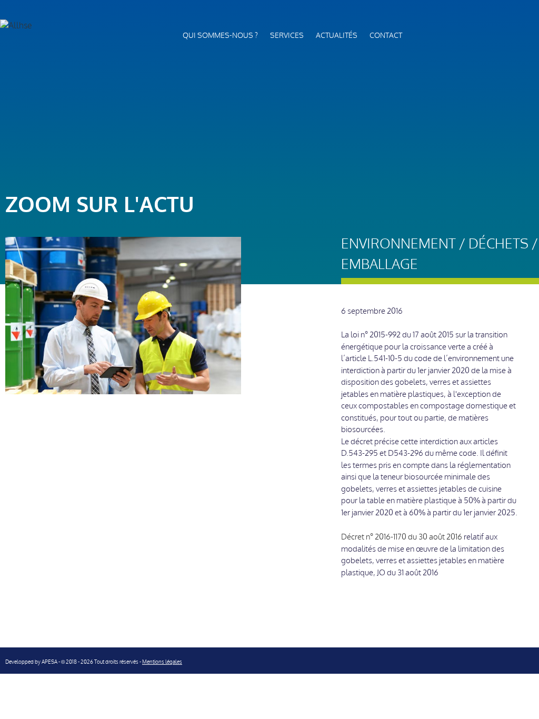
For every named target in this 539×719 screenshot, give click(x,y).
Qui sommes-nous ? (220, 36)
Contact (386, 36)
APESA (49, 661)
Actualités (336, 36)
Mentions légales (162, 661)
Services (287, 36)
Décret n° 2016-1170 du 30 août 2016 (401, 537)
